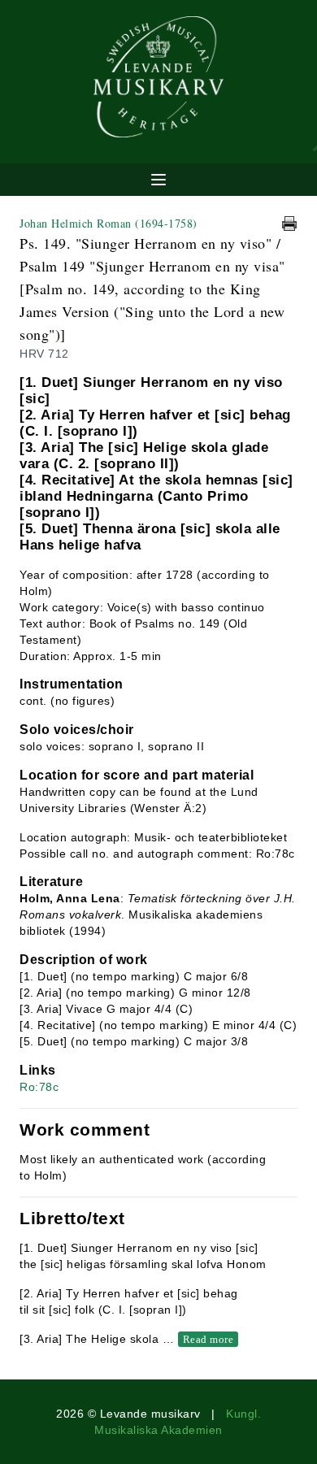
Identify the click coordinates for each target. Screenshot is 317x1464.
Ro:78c (39, 1086)
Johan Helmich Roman (109, 223)
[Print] (289, 223)
